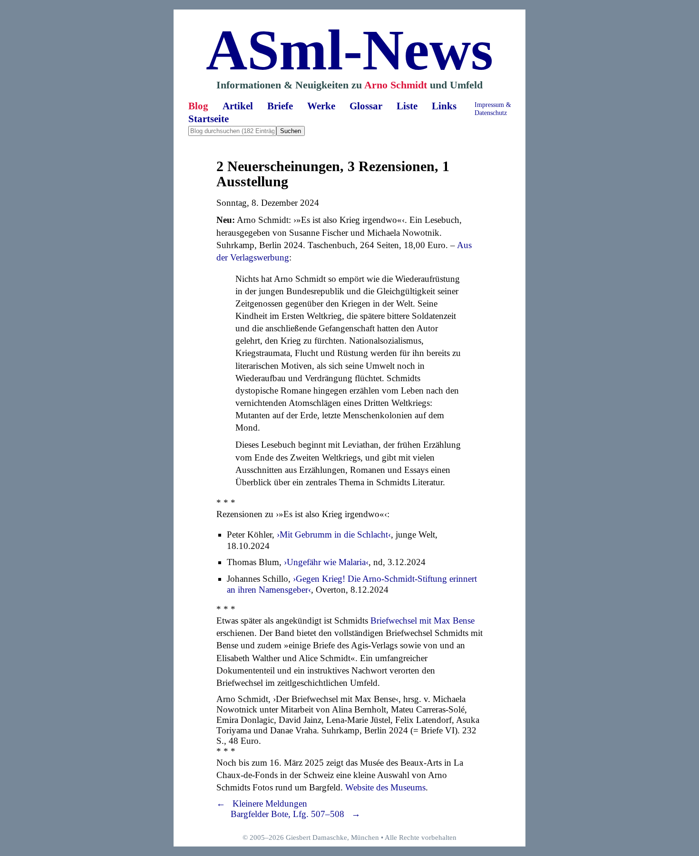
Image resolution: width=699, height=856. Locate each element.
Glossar (366, 106)
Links (444, 106)
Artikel (238, 106)
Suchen (290, 131)
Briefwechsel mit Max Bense (422, 620)
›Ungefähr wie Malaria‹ (326, 562)
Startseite (208, 119)
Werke (321, 106)
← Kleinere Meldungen (261, 803)
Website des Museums (385, 787)
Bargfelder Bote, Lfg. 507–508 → (295, 814)
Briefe (280, 106)
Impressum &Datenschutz (493, 108)
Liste (407, 106)
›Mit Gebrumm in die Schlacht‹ (334, 534)
